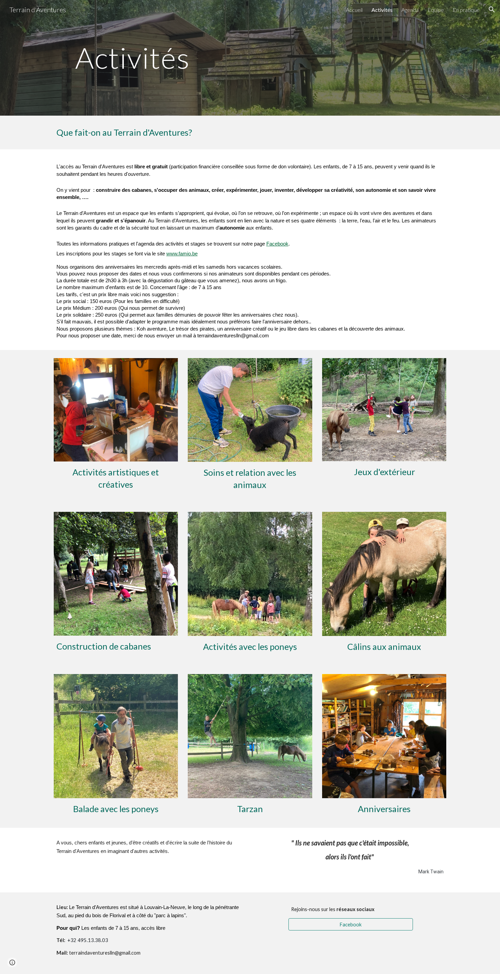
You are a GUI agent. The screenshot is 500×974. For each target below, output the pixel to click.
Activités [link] (382, 9)
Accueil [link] (354, 9)
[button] (492, 9)
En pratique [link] (466, 9)
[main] (133, 57)
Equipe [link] (436, 9)
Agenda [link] (410, 9)
